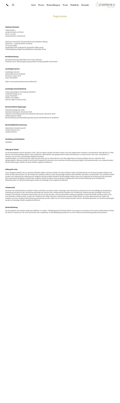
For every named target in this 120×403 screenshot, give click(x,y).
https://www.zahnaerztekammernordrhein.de (20, 81)
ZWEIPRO (8, 142)
